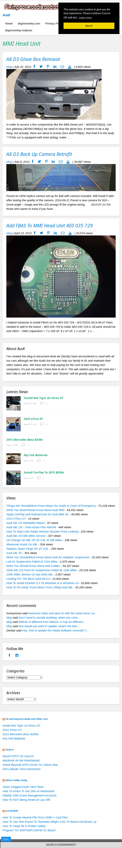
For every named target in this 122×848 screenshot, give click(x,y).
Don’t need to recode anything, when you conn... (49, 617)
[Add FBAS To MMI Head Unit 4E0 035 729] (61, 276)
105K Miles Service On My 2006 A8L (29, 574)
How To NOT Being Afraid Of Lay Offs (26, 799)
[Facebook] (9, 655)
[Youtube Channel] (69, 66)
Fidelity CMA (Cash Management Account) (29, 795)
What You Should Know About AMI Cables (33, 566)
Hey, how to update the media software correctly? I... (55, 630)
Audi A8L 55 (14, 553)
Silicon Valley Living (16, 780)
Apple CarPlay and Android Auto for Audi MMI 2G (37, 514)
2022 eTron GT (33, 419)
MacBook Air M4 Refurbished (21, 760)
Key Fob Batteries (36, 455)
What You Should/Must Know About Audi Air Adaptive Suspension (47, 557)
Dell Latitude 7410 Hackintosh (22, 769)
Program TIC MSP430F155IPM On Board (29, 830)
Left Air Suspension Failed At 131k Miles (31, 561)
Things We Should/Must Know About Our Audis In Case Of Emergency (51, 505)
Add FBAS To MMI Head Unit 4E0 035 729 (49, 225)
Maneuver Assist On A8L (22, 544)
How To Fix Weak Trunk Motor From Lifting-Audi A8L (39, 587)
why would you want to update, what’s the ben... (49, 626)
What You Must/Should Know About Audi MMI (35, 510)
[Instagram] (16, 655)
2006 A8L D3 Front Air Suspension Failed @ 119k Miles (41, 570)
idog (9, 66)
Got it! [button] (89, 26)
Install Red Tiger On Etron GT (43, 398)
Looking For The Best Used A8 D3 (28, 578)
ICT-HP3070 (11, 810)
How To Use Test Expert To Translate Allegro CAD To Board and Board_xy (49, 821)
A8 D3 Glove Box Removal (33, 59)
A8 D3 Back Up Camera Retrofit (39, 154)
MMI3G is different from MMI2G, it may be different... (52, 622)
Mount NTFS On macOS (18, 756)
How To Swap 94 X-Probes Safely (24, 826)
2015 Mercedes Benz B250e (24, 440)
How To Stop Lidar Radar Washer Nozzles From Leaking (42, 531)
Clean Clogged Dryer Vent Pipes (23, 786)
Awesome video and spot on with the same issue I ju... (62, 613)
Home (9, 23)
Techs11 (9, 749)
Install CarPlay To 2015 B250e (44, 472)
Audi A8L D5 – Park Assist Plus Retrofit (31, 527)
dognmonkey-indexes (18, 30)
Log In (6, 839)
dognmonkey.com (29, 23)
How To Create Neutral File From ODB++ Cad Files (35, 817)
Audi (6, 15)
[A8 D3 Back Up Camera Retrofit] (61, 177)
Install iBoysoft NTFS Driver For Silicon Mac (30, 764)
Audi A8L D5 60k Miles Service (25, 535)
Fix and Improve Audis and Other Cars (26, 718)
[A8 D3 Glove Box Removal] (54, 94)
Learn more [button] (85, 17)
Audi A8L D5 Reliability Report (25, 523)
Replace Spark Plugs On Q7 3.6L (27, 548)
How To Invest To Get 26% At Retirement (28, 791)
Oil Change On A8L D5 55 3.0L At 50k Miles (34, 540)
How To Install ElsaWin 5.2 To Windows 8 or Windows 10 (42, 583)
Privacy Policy (54, 23)
